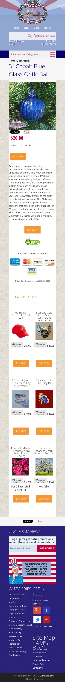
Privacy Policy (38, 664)
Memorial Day (15, 628)
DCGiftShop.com (46, 675)
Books (12, 617)
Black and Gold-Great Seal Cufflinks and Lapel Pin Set (44, 316)
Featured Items (26, 297)
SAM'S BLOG (40, 645)
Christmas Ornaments (19, 621)
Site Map (43, 637)
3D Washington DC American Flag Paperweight (21, 383)
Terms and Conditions (42, 660)
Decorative (23, 60)
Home (16, 27)
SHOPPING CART (47, 36)
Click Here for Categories (24, 54)
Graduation (14, 655)
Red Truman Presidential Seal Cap (20, 315)
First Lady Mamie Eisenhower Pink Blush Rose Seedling (20, 452)
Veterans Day (15, 636)
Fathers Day (14, 643)
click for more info (17, 345)
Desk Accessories (17, 594)
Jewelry (12, 602)
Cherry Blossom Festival (20, 624)
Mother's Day (15, 640)
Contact (48, 27)
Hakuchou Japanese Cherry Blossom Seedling (44, 451)
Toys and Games (17, 613)
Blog (26, 27)
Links (36, 27)
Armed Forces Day (17, 651)
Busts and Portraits (18, 605)
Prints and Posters (18, 609)
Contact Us (37, 667)
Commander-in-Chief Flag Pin (44, 382)
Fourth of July (15, 632)
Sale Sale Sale (16, 647)
